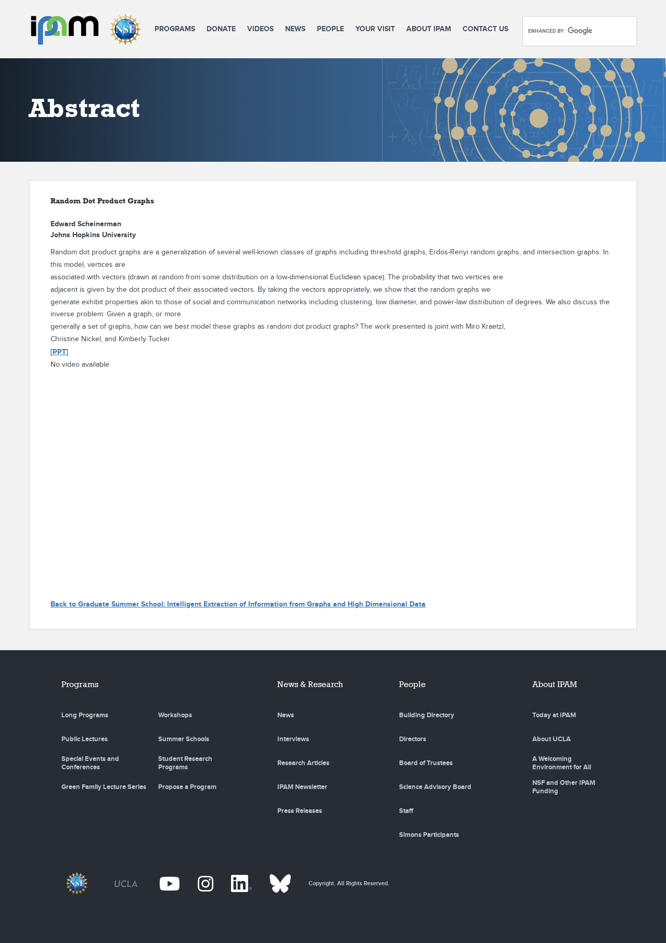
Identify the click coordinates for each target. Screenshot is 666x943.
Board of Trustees (426, 763)
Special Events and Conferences (90, 763)
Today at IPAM (554, 715)
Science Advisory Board (435, 787)
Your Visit (375, 28)
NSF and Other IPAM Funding (563, 787)
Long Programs (84, 715)
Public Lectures (84, 739)
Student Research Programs (185, 763)
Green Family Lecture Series (103, 787)
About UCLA (551, 739)
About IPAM (428, 28)
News (295, 28)
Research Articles (303, 763)
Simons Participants (429, 835)
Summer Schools (183, 739)
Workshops (175, 715)
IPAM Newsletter (302, 787)
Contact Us (485, 28)
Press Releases (299, 811)
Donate (221, 28)
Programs (175, 28)
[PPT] (59, 351)
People (330, 28)
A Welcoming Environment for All (561, 763)
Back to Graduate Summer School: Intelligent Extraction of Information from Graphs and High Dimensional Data (238, 604)
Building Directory (426, 715)
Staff (406, 811)
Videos (260, 28)
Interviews (293, 739)
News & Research (310, 684)
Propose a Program (187, 787)
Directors (412, 739)
